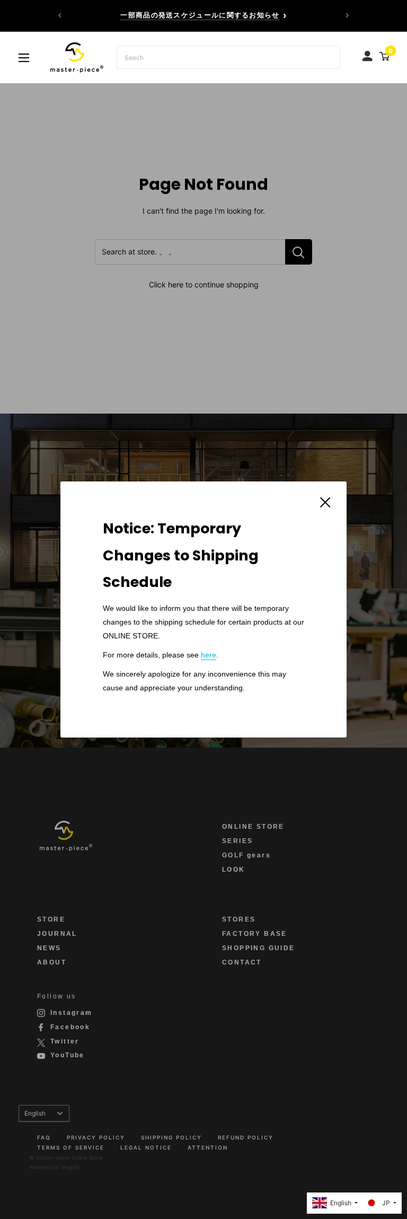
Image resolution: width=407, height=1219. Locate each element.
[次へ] (347, 15)
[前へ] (60, 15)
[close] (325, 501)
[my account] (368, 53)
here (208, 655)
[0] (382, 56)
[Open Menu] (24, 58)
